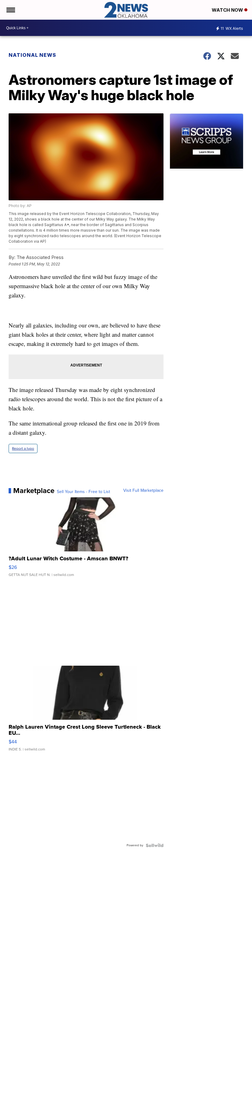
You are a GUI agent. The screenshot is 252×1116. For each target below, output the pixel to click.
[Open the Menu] (10, 10)
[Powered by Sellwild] (154, 845)
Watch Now (228, 10)
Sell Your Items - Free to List (83, 492)
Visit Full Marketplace (143, 490)
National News (32, 55)
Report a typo (23, 448)
